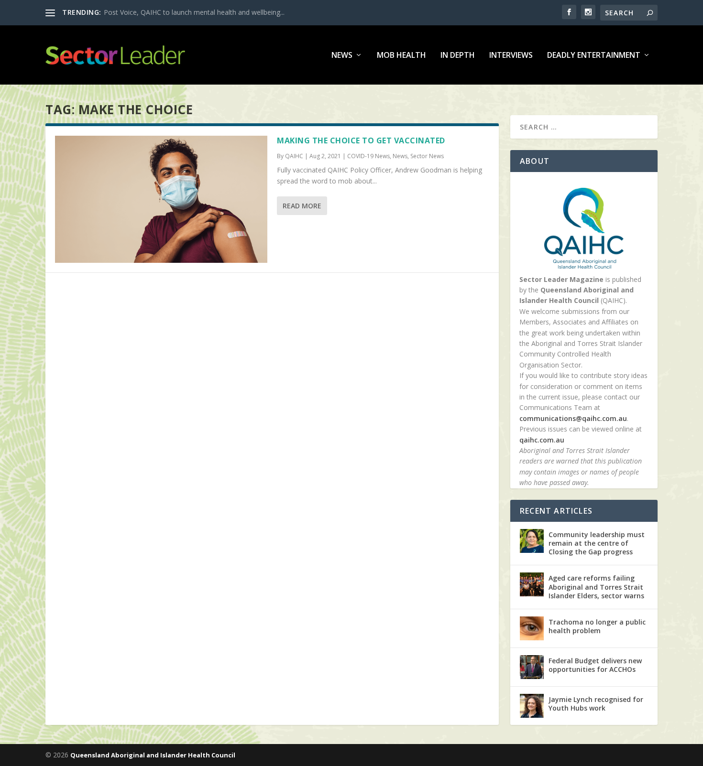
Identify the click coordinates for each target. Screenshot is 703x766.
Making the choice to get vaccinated (361, 140)
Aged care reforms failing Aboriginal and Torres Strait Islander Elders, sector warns (596, 586)
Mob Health (401, 55)
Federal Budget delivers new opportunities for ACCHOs (595, 665)
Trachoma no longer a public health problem (597, 626)
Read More (302, 205)
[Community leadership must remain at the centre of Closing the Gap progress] (532, 541)
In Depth (457, 55)
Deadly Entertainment (593, 55)
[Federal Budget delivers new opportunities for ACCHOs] (532, 667)
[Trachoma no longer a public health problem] (532, 628)
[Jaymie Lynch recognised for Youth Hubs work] (532, 706)
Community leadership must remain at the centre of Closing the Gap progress (597, 543)
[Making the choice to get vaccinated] (161, 199)
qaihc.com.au (541, 439)
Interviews (511, 55)
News (341, 55)
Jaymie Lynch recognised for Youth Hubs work (596, 703)
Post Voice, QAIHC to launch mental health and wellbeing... (194, 12)
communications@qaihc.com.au (573, 418)
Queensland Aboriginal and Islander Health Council (152, 755)
